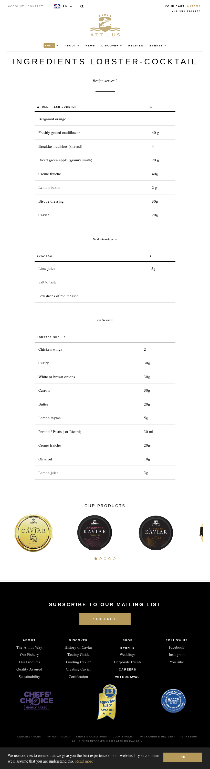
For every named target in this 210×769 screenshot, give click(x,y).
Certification (78, 676)
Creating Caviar (78, 669)
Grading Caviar (78, 661)
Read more (84, 761)
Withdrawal (127, 676)
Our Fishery (29, 654)
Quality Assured (29, 669)
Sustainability (29, 676)
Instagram (177, 654)
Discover (78, 640)
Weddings (127, 654)
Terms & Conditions (91, 736)
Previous (12, 530)
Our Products (29, 661)
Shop (128, 640)
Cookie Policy (124, 736)
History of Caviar (78, 647)
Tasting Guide (78, 654)
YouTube (177, 661)
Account (16, 6)
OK (183, 757)
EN (65, 6)
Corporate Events (127, 661)
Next (197, 530)
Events (127, 647)
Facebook (176, 647)
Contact (35, 6)
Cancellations (29, 736)
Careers (127, 669)
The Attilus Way (29, 647)
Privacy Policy (58, 736)
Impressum (189, 736)
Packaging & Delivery (157, 736)
